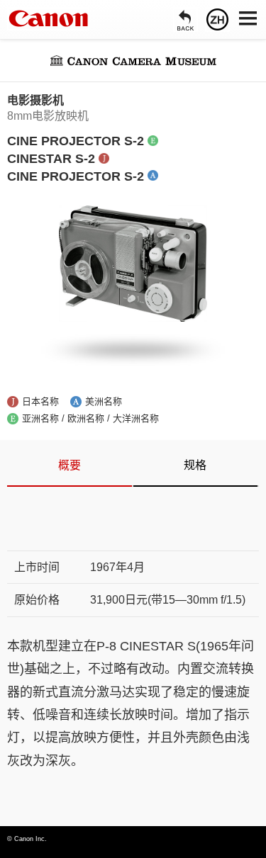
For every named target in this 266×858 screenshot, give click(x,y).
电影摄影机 (35, 100)
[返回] (185, 19)
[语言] (217, 19)
